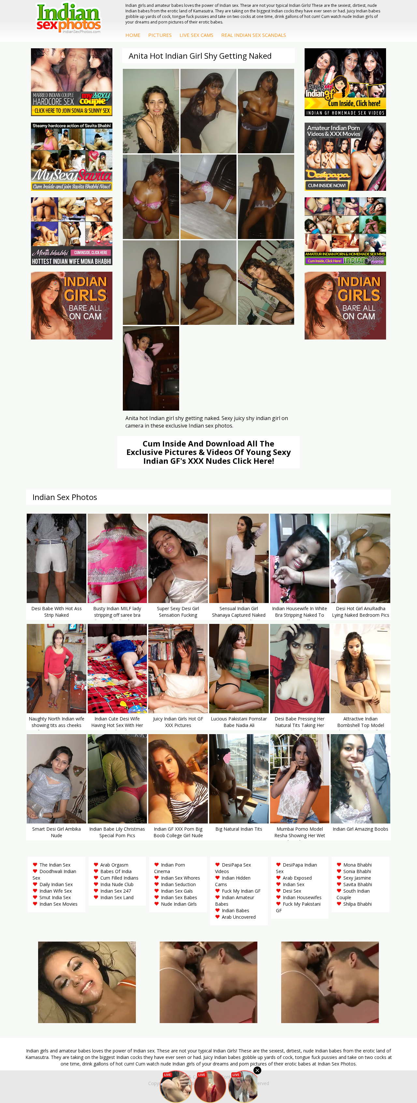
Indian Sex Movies (58, 904)
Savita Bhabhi (357, 884)
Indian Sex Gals (177, 891)
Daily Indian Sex (56, 884)
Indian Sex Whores (180, 878)
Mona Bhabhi (357, 865)
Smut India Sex (55, 897)
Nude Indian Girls (179, 904)
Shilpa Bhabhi (357, 904)
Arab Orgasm (114, 865)
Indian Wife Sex (55, 891)
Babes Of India (116, 871)
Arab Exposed (297, 878)
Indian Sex (293, 884)
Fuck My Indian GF (241, 891)
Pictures (160, 35)
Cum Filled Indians (119, 878)
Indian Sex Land (117, 897)
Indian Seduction (178, 884)
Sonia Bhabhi (357, 871)
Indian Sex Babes (179, 897)
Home (132, 35)
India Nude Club (117, 884)
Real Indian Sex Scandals (253, 35)
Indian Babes (235, 910)
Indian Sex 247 (115, 891)
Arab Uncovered (239, 917)
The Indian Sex (54, 865)
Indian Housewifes (302, 897)
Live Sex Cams (196, 35)
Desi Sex (292, 891)
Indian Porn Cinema (169, 868)
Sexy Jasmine (357, 878)
